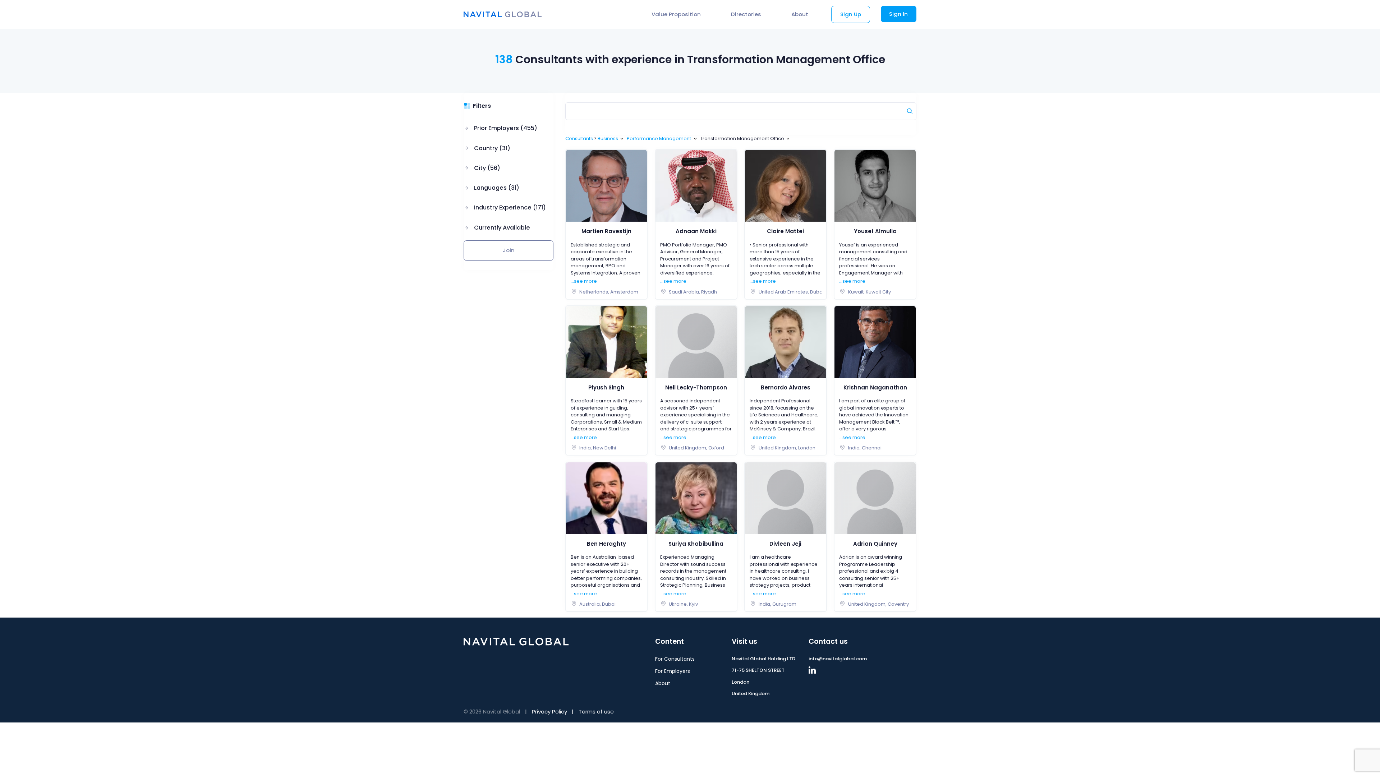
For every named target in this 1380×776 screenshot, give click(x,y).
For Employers (672, 671)
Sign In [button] (898, 14)
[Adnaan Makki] (696, 185)
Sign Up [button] (850, 14)
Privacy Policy (549, 711)
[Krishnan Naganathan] (875, 341)
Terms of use (596, 711)
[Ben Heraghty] (606, 497)
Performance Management (659, 138)
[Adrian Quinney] (875, 497)
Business (608, 138)
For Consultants (675, 658)
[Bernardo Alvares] (785, 341)
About (799, 14)
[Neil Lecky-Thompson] (696, 341)
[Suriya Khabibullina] (696, 497)
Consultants (579, 138)
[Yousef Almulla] (875, 185)
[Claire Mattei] (785, 185)
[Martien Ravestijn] (606, 185)
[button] (505, 128)
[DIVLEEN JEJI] (785, 497)
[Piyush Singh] (606, 341)
